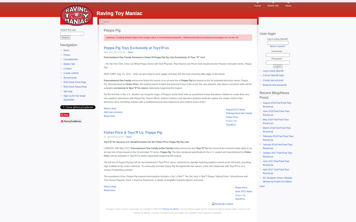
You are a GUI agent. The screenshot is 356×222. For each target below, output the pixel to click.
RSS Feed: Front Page (75, 82)
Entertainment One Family (239, 113)
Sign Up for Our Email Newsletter (74, 98)
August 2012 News (235, 109)
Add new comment (113, 112)
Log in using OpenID (273, 71)
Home (106, 22)
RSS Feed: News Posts (75, 87)
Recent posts (70, 77)
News (288, 5)
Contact (67, 68)
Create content (71, 73)
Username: (277, 51)
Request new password (275, 85)
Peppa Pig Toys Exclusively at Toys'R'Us (136, 48)
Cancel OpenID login (273, 75)
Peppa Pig (231, 121)
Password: (278, 58)
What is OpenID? (277, 46)
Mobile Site (273, 5)
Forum (257, 5)
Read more (109, 116)
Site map (68, 91)
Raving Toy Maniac (171, 209)
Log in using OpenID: (277, 39)
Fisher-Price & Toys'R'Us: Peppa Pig (133, 132)
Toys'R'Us (231, 124)
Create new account (273, 80)
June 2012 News (243, 191)
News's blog (110, 108)
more (262, 186)
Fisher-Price (232, 117)
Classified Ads (71, 59)
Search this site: (68, 30)
